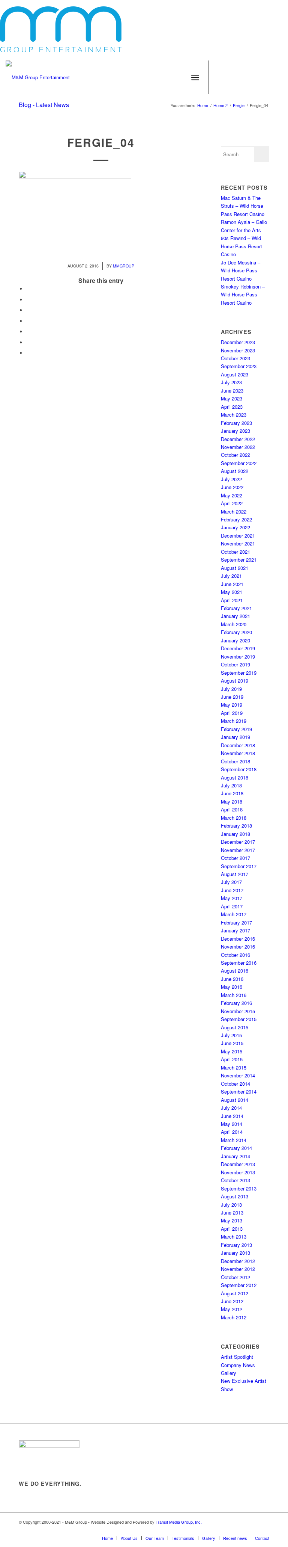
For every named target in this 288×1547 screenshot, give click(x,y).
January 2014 (235, 1156)
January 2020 (235, 640)
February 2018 (236, 825)
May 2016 (231, 986)
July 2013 (231, 1204)
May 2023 (231, 398)
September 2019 (238, 672)
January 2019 (235, 736)
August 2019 (234, 680)
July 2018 (231, 785)
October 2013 (235, 1180)
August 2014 (234, 1099)
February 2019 (236, 729)
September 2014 (238, 1091)
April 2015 (232, 1059)
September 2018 (238, 769)
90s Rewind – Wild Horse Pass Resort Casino (241, 246)
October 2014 (235, 1083)
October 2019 (235, 664)
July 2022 (231, 479)
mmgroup (123, 266)
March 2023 (233, 414)
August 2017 (234, 874)
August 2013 (234, 1196)
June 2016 (232, 978)
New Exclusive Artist (243, 1380)
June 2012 (232, 1301)
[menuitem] (178, 77)
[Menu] (195, 77)
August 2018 (234, 777)
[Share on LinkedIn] (28, 331)
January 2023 (235, 430)
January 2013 (235, 1252)
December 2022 (238, 439)
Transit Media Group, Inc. (179, 1522)
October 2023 (235, 358)
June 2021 (232, 584)
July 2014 (231, 1107)
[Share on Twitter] (28, 299)
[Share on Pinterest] (28, 321)
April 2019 (232, 712)
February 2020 (236, 632)
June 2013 (232, 1212)
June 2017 (232, 890)
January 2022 (235, 527)
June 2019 (232, 696)
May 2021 (231, 591)
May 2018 (231, 801)
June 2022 (232, 487)
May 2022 (231, 495)
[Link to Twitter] (231, 77)
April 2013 (232, 1228)
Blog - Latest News (44, 104)
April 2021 (232, 600)
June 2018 (232, 793)
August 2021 (234, 567)
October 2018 (235, 761)
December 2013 (238, 1164)
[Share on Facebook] (28, 288)
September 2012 (238, 1285)
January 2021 (235, 615)
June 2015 (232, 1043)
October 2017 (235, 857)
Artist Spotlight (237, 1356)
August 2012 (234, 1293)
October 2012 (235, 1277)
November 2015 (238, 1011)
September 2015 (238, 1019)
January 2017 (235, 930)
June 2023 (232, 390)
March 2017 (233, 914)
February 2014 (236, 1147)
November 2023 (238, 350)
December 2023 (238, 342)
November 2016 (238, 946)
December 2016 (238, 938)
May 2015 (231, 1051)
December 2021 (238, 535)
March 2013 (233, 1236)
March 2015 (233, 1067)
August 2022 (234, 470)
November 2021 (238, 543)
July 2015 (231, 1035)
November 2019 (238, 656)
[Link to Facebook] (220, 77)
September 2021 (238, 559)
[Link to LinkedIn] (276, 77)
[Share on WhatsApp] (28, 310)
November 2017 (238, 850)
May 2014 (231, 1123)
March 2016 (233, 995)
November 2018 (238, 753)
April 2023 (232, 406)
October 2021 (235, 551)
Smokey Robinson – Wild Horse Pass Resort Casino (243, 294)
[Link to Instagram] (243, 77)
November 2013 (238, 1172)
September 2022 (238, 463)
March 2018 (233, 817)
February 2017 (236, 922)
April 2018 (232, 809)
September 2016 (238, 962)
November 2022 (238, 446)
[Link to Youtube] (254, 77)
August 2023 (234, 374)
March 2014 (233, 1140)
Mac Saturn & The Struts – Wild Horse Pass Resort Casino (242, 206)
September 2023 (238, 366)
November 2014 (238, 1075)
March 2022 (233, 511)
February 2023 (236, 422)
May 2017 (231, 898)
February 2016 (236, 1002)
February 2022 (236, 519)
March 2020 (233, 624)
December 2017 (238, 841)
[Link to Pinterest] (265, 77)
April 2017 (232, 906)
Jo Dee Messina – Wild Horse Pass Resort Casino (240, 270)
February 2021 (236, 608)
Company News (238, 1365)
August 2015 (234, 1027)
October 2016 (235, 954)
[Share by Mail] (28, 342)
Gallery (228, 1372)
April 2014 (232, 1131)
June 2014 (232, 1115)
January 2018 (235, 833)
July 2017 (231, 881)
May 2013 (231, 1220)
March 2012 (233, 1317)
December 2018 (238, 745)
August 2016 (234, 970)
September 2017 (238, 866)
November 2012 (238, 1268)
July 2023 (231, 382)
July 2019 (231, 688)
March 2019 (233, 720)
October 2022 (235, 454)
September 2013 (238, 1188)
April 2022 (232, 503)
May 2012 (231, 1309)
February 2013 (236, 1244)
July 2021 (231, 575)
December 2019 (238, 648)
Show (227, 1389)
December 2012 (238, 1260)
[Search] (178, 77)
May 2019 (231, 704)
